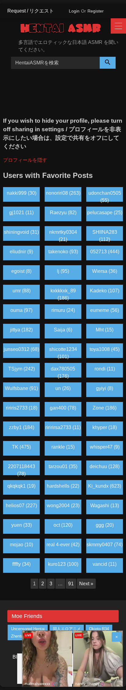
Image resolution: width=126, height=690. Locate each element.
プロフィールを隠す (25, 160)
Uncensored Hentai (28, 629)
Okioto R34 (99, 629)
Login (74, 11)
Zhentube (19, 636)
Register (95, 11)
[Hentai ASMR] (65, 29)
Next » (86, 583)
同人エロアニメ (67, 629)
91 (71, 583)
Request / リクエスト (30, 10)
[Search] (108, 63)
